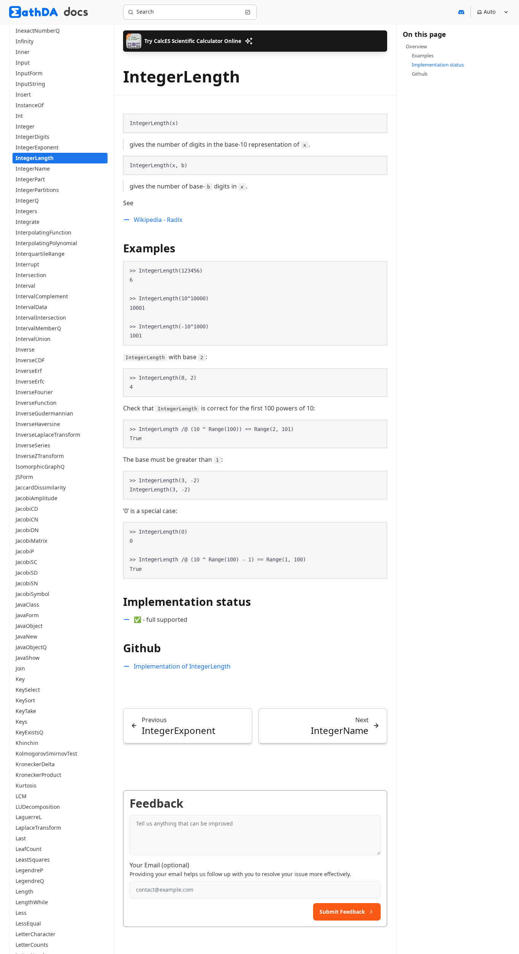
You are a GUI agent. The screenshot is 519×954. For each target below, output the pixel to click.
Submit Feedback (342, 911)
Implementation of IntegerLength (182, 666)
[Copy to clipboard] (378, 123)
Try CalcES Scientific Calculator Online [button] (192, 40)
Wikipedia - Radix (158, 220)
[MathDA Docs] (76, 12)
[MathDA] (33, 12)
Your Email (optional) (159, 865)
